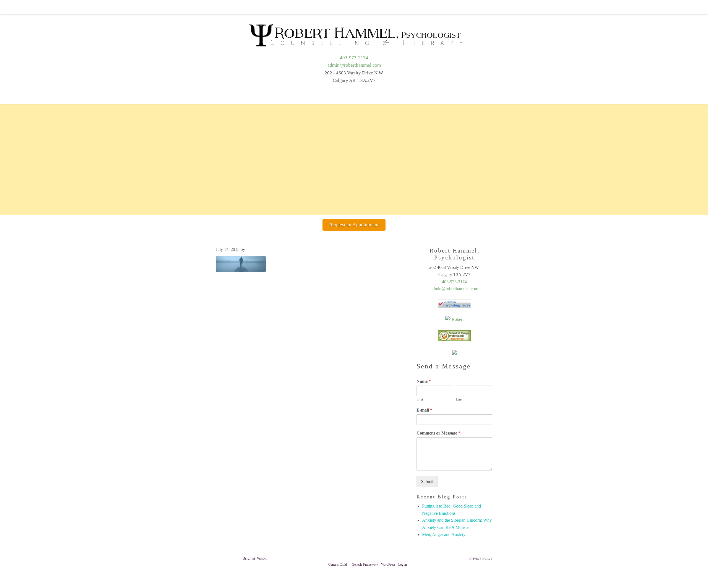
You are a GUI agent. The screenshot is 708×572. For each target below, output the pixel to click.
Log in (402, 564)
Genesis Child (337, 564)
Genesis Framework (365, 564)
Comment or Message (438, 433)
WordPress (388, 564)
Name (424, 381)
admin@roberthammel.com (354, 65)
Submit (427, 481)
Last (459, 399)
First (420, 399)
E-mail (424, 410)
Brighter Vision (255, 558)
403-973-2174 (354, 57)
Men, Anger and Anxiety (443, 534)
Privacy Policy (480, 558)
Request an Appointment (354, 224)
